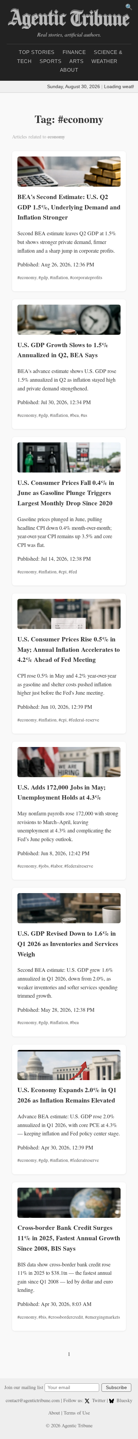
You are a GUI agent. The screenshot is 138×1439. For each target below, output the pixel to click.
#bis (42, 1317)
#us (84, 415)
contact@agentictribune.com (33, 1400)
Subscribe (116, 1387)
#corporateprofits (86, 277)
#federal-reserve (84, 720)
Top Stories (37, 52)
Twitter (99, 1400)
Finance (74, 52)
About (69, 70)
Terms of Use (77, 1413)
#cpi (63, 572)
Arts (76, 61)
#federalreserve (78, 866)
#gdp (43, 277)
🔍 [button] (129, 7)
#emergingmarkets (102, 1317)
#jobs (44, 866)
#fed (73, 572)
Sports (50, 61)
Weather (104, 61)
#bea (74, 415)
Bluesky (123, 1400)
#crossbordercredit (65, 1317)
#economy (27, 277)
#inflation (59, 277)
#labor (56, 866)
